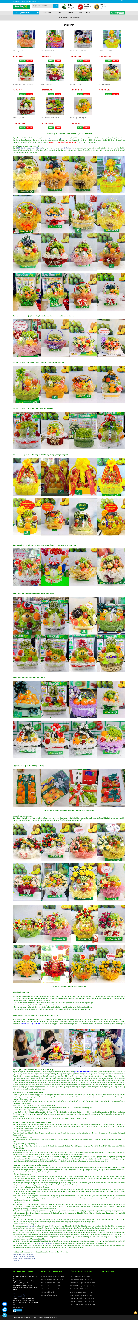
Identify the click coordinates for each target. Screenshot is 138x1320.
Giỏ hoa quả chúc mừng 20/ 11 (51, 1283)
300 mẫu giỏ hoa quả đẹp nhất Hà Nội (53, 1276)
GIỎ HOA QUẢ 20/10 (47, 51)
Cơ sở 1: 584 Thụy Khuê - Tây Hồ (80, 1276)
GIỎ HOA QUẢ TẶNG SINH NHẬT (23, 84)
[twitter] (16, 1307)
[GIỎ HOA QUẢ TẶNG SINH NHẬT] (26, 72)
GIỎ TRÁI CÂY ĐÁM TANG (78, 51)
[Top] (135, 1312)
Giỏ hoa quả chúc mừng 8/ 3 (50, 1289)
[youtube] (19, 1307)
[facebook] (14, 1307)
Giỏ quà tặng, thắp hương (51, 1271)
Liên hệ (123, 0)
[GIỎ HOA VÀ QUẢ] (54, 72)
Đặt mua (22, 60)
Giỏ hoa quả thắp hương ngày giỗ (23, 1256)
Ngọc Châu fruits (65, 148)
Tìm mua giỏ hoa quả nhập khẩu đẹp (24, 1258)
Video (88, 12)
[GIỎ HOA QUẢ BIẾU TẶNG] (83, 106)
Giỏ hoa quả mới (75, 17)
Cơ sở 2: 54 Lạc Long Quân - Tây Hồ (81, 1280)
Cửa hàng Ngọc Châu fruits (81, 1271)
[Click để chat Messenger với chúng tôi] (4, 1304)
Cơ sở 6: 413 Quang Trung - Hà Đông (81, 1292)
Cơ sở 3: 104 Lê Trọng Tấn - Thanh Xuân (82, 1283)
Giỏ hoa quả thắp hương (49, 1295)
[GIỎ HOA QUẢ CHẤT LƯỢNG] (54, 106)
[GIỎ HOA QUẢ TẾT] (26, 106)
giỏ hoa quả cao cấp (46, 1243)
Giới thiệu (58, 12)
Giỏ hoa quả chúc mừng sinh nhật (52, 1280)
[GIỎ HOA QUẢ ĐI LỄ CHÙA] (112, 39)
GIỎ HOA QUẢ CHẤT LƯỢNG (50, 118)
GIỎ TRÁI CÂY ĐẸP (104, 84)
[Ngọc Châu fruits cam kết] (21, 6)
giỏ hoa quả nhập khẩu (57, 138)
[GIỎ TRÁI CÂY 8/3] (83, 72)
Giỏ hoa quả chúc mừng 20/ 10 (51, 1286)
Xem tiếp (29, 60)
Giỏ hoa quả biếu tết (47, 1292)
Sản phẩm (69, 12)
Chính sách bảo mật (19, 1296)
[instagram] (22, 1307)
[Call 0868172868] (4, 1315)
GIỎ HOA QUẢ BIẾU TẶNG (78, 118)
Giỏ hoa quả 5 (17, 1261)
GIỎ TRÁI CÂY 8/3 (75, 84)
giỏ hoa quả (30, 1226)
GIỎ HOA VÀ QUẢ (46, 84)
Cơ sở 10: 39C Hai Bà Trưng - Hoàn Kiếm (82, 1304)
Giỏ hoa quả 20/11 (18, 51)
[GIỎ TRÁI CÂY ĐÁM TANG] (83, 39)
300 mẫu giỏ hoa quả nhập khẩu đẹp (29, 148)
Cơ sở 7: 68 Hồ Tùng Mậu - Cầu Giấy (81, 1295)
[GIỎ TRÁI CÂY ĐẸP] (112, 72)
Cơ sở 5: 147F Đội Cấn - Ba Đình (80, 1289)
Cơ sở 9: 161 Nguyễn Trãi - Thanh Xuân (82, 1301)
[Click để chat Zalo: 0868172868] (4, 1309)
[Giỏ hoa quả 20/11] (26, 39)
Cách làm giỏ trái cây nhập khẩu (23, 1254)
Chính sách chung (18, 1294)
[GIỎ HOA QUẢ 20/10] (54, 39)
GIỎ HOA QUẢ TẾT (18, 118)
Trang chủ (47, 12)
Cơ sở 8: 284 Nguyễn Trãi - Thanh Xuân (82, 1298)
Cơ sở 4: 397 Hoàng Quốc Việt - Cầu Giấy (82, 1286)
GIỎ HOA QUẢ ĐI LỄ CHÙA (107, 51)
